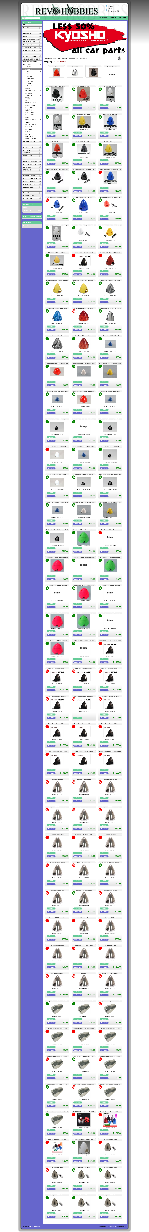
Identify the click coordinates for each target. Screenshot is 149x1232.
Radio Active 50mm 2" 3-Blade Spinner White (83, 419)
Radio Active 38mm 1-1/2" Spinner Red (57, 363)
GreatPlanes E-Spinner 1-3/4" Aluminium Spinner (110, 308)
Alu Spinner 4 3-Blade (110, 917)
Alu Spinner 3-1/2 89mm (57, 890)
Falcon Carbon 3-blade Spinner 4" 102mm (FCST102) (84, 668)
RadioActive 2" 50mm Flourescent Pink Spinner (57, 558)
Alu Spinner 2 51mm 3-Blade (83, 779)
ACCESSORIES (73, 58)
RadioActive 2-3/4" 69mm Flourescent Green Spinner (84, 613)
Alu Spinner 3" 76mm (83, 1195)
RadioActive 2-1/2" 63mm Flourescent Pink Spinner (84, 585)
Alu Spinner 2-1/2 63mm (83, 807)
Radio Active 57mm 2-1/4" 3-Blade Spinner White (57, 447)
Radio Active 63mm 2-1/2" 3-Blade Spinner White (57, 474)
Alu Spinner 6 (83, 973)
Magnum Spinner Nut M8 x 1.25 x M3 (57, 1001)
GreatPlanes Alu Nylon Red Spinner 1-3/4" (110, 253)
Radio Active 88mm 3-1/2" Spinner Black (57, 529)
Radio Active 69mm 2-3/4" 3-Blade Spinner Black (84, 474)
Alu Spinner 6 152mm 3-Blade (110, 973)
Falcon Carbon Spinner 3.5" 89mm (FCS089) (110, 696)
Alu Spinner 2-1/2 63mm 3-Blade (110, 807)
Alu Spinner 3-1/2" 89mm (110, 1195)
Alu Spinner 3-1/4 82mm (83, 862)
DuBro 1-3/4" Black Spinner (83, 141)
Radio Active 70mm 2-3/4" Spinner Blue (57, 502)
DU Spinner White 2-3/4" (110, 86)
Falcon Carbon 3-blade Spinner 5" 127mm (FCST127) (57, 696)
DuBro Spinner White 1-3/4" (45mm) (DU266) (57, 225)
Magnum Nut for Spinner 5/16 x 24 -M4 (84, 1084)
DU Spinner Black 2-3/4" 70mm (57, 86)
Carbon (94, 66)
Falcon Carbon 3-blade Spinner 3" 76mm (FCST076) (110, 641)
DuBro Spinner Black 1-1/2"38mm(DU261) (57, 169)
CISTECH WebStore (34, 1226)
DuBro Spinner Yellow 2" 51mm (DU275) (110, 225)
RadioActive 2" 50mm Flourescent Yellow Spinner (84, 558)
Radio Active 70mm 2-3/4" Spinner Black (110, 474)
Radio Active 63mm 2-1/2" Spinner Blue (83, 446)
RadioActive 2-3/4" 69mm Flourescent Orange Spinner (110, 613)
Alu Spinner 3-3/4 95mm (110, 890)
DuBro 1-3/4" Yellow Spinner (110, 141)
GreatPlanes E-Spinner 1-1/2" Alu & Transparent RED (83, 308)
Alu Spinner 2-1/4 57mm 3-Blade (57, 807)
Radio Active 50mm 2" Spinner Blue (110, 391)
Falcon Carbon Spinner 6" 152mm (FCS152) (84, 752)
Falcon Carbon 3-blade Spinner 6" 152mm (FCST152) (84, 253)
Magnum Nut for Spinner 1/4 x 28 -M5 (110, 1056)
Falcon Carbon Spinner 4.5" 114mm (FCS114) (83, 724)
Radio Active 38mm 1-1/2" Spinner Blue (110, 335)
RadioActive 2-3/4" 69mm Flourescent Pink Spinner (57, 641)
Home (46, 58)
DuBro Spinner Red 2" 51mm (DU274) (110, 197)
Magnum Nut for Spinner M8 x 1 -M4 (57, 1028)
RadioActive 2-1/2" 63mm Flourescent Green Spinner (110, 558)
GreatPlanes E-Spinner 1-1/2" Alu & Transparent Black (110, 280)
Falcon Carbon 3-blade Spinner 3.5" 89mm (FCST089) (57, 668)
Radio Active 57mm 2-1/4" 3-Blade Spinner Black (110, 419)
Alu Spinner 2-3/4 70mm (57, 834)
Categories (27, 22)
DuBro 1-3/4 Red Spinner (57, 141)
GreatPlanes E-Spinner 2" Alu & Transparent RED (83, 336)
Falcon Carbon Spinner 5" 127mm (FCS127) (110, 724)
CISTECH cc (112, 1226)
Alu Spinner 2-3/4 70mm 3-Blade (83, 834)
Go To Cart (28, 210)
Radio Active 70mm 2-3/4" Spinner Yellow (110, 502)
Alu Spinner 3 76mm (110, 834)
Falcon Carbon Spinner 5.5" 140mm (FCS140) (57, 752)
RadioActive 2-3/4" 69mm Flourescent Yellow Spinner (84, 641)
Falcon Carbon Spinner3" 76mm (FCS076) (110, 751)
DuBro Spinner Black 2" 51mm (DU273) (83, 169)
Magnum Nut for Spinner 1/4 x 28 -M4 (83, 1056)
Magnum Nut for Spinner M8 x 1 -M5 (110, 1028)
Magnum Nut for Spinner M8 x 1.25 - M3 (57, 1111)
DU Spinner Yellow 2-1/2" (83, 114)
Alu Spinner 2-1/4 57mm (110, 779)
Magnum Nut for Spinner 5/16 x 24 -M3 (57, 1084)
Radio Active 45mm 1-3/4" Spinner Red (83, 391)
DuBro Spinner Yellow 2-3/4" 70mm (57, 252)
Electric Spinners (112, 66)
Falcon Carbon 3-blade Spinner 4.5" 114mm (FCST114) (110, 668)
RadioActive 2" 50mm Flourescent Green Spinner (84, 530)
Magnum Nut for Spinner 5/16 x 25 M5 (110, 1084)
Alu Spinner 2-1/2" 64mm (83, 1167)
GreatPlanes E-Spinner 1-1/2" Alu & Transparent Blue (57, 308)
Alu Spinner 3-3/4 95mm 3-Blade (57, 917)
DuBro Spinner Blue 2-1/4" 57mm (57, 197)
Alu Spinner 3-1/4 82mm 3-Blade (110, 862)
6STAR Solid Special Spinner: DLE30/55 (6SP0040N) (83, 1112)
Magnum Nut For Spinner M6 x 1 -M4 (83, 1001)
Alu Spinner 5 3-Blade (57, 973)
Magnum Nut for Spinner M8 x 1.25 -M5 (84, 1028)
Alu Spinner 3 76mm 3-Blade (57, 862)
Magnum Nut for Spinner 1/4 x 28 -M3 (57, 1056)
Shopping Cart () (113, 11)
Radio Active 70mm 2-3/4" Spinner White (84, 502)
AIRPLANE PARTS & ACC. (58, 58)
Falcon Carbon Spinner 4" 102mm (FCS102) (57, 724)
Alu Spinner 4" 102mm (84, 917)
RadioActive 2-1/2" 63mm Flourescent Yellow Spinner (110, 585)
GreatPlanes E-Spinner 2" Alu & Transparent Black (57, 336)
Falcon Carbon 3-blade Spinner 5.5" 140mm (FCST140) (83, 696)
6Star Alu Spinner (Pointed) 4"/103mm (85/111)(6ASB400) (110, 1112)
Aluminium (75, 66)
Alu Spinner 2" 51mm (57, 1167)
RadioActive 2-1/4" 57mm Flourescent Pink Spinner (57, 613)
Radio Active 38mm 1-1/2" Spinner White (84, 363)
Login (110, 8)
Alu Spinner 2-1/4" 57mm (110, 1167)
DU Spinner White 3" (57, 114)
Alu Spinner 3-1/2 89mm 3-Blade (83, 890)
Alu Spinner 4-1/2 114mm (57, 945)
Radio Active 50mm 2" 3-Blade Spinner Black (57, 419)
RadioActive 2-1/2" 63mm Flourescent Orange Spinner (57, 585)
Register (110, 6)
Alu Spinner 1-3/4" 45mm (110, 1139)
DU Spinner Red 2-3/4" (84, 86)
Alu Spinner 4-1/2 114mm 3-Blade (84, 945)
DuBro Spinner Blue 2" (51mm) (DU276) (110, 169)
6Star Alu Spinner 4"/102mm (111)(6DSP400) (57, 1140)
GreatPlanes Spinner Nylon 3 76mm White (83, 1140)
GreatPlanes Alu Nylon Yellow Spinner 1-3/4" (57, 280)
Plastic (56, 66)
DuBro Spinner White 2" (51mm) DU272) (83, 225)
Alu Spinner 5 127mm (110, 945)
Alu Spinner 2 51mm (57, 779)
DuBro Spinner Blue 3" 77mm (84, 197)
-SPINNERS (83, 58)
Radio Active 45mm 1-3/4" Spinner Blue (57, 391)
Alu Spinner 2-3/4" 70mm (57, 1195)
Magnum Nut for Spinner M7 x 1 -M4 (110, 1001)
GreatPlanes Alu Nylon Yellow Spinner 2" (84, 280)
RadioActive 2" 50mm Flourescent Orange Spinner (110, 530)
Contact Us (26, 225)
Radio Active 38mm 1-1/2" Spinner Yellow (110, 363)
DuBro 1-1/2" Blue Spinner (110, 114)
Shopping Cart (28, 204)
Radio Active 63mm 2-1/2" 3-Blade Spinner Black (110, 447)
